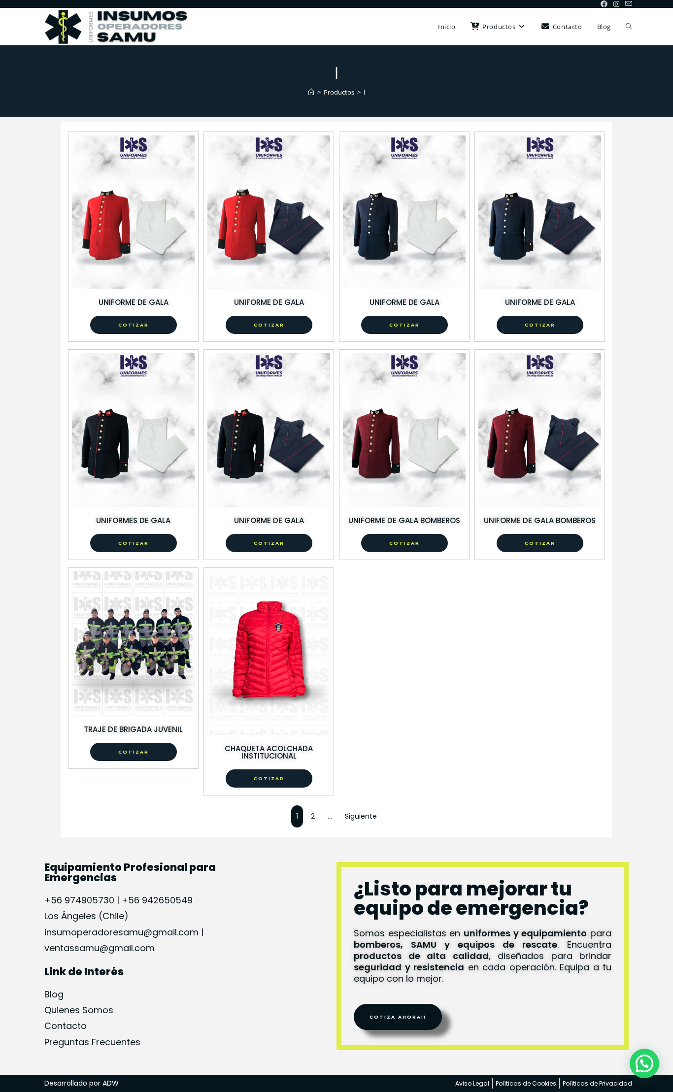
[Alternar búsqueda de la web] (628, 26)
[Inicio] (311, 92)
